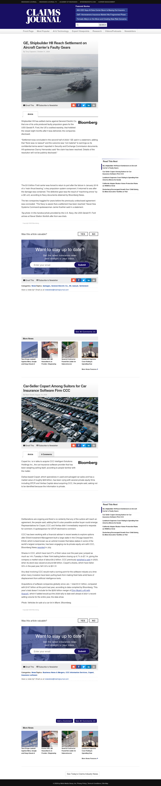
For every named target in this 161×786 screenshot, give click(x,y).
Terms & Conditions (94, 783)
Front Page (28, 31)
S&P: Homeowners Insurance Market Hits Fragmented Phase (101, 14)
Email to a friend (73, 105)
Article (30, 114)
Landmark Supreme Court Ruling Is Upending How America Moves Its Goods (89, 364)
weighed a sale (83, 559)
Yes (83, 234)
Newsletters (130, 31)
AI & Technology (61, 31)
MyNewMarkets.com (88, 2)
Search (102, 25)
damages (46, 286)
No (93, 234)
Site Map (105, 783)
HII (70, 286)
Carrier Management (106, 2)
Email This (29, 105)
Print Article (93, 105)
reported (41, 547)
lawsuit (75, 286)
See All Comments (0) (86, 331)
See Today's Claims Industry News (82, 773)
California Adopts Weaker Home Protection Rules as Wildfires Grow (120, 527)
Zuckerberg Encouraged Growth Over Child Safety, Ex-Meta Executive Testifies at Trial (121, 190)
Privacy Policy (82, 783)
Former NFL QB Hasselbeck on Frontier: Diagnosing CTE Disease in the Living (49, 364)
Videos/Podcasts (113, 31)
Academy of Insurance (68, 2)
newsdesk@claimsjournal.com (57, 290)
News (34, 286)
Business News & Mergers (54, 672)
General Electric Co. (59, 286)
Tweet (83, 105)
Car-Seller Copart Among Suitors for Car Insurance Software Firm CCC (117, 172)
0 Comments (46, 454)
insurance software (29, 675)
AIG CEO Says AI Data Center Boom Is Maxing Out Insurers (101, 10)
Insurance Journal (29, 2)
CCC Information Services (76, 672)
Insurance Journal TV (48, 2)
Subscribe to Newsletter (48, 105)
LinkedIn (88, 105)
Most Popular (43, 31)
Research (97, 31)
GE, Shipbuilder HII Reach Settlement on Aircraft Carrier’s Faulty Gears (120, 510)
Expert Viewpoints (80, 31)
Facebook (78, 105)
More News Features (89, 369)
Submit (82, 264)
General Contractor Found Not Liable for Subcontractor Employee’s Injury (69, 362)
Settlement (83, 286)
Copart (91, 672)
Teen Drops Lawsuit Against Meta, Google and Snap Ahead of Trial (29, 362)
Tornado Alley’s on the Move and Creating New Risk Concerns (101, 19)
